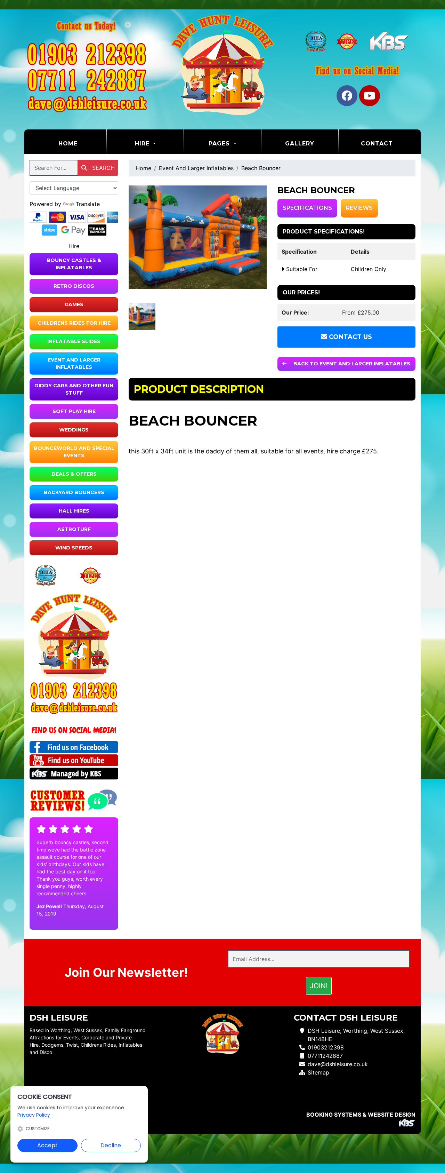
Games (74, 304)
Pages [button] (220, 143)
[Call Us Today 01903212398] (74, 690)
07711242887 (325, 1055)
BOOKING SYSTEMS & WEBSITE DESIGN (360, 1114)
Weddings (74, 430)
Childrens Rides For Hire (74, 323)
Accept (47, 1145)
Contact (377, 143)
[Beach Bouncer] (198, 237)
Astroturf (74, 529)
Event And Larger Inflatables (74, 363)
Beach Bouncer (261, 168)
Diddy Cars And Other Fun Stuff (73, 389)
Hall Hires (74, 511)
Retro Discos (74, 286)
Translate (88, 203)
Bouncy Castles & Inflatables (74, 264)
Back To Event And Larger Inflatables (351, 363)
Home (82, 143)
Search (102, 167)
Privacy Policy (33, 1114)
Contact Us (349, 337)
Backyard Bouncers (74, 492)
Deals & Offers (74, 474)
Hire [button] (143, 143)
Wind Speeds (73, 548)
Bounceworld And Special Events (74, 452)
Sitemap (318, 1072)
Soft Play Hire (74, 411)
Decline (110, 1145)
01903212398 (326, 1047)
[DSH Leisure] (222, 65)
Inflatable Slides (73, 341)
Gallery (299, 143)
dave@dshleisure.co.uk (338, 1064)
